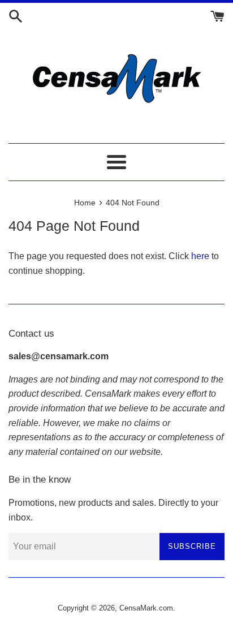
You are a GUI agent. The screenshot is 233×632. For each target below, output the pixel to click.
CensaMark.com (146, 608)
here (200, 256)
